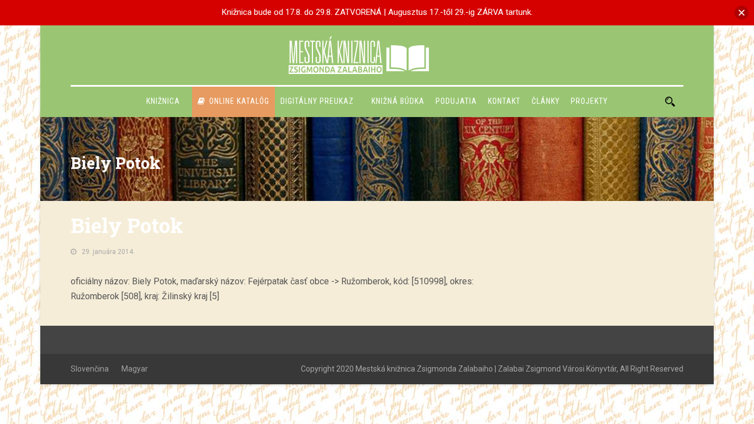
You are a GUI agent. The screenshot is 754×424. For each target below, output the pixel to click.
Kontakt (504, 101)
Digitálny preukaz (317, 101)
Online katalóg (239, 101)
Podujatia (456, 101)
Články (546, 101)
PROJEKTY (589, 101)
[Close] (741, 12)
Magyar (134, 368)
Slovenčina (90, 368)
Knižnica (163, 101)
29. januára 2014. (108, 252)
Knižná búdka (397, 101)
